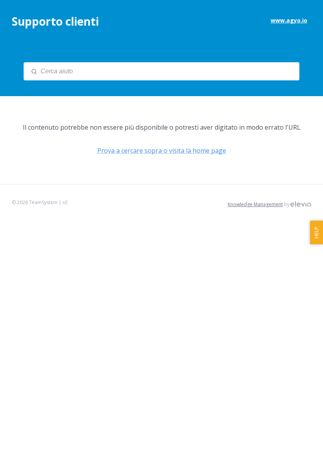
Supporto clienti (55, 21)
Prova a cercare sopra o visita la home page (161, 150)
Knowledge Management (255, 204)
